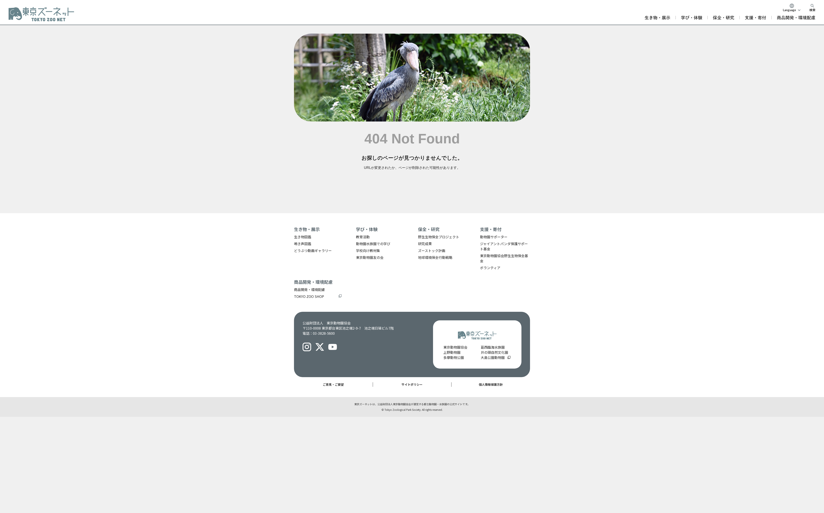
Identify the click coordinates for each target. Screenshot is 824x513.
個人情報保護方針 (491, 384)
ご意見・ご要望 (333, 384)
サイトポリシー (412, 384)
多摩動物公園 (453, 357)
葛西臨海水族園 (493, 347)
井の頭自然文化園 (494, 352)
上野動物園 (451, 352)
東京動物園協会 (455, 347)
